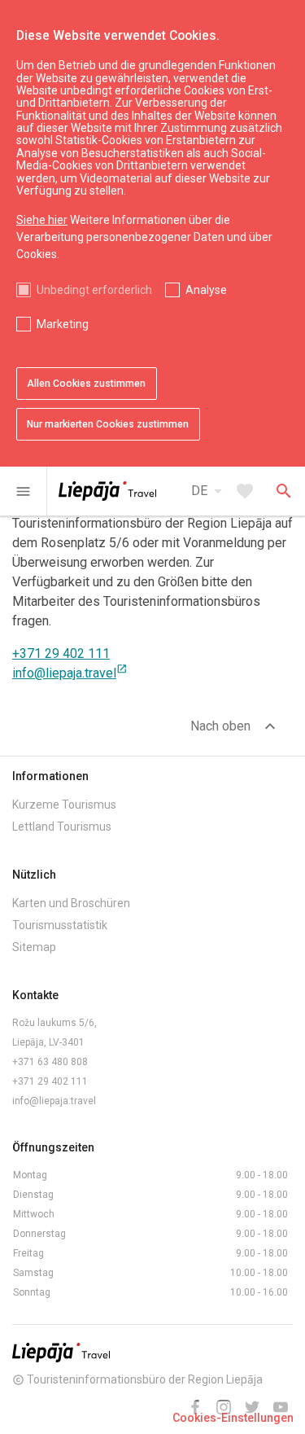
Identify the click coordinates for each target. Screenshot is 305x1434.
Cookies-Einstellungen (233, 1417)
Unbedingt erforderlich (94, 289)
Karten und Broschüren (71, 903)
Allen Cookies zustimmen (86, 383)
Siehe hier (42, 219)
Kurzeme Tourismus (64, 804)
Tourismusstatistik (59, 925)
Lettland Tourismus (61, 826)
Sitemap (34, 947)
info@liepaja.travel (70, 673)
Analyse (206, 289)
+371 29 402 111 (61, 653)
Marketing (63, 324)
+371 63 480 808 (50, 1062)
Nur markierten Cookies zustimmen (108, 424)
